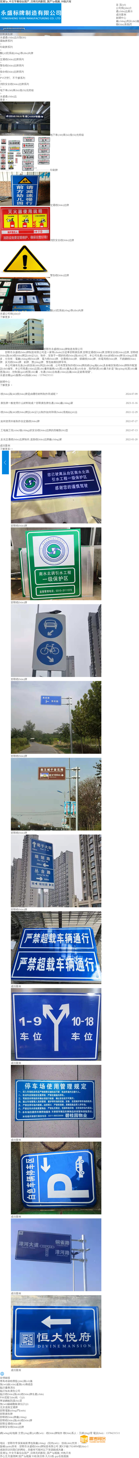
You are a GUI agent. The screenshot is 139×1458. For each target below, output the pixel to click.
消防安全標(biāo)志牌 (62, 240)
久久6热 (49, 1456)
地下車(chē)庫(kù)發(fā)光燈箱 (17, 90)
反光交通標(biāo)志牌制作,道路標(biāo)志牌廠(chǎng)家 (31, 439)
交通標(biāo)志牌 (59, 205)
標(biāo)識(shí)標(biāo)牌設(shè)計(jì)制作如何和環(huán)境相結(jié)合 (39, 412)
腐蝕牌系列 (6, 40)
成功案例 (121, 14)
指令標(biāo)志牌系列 (12, 71)
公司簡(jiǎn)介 (124, 8)
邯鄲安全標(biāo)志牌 (12, 27)
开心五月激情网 (9, 1456)
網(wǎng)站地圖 (8, 1433)
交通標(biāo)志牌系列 (12, 59)
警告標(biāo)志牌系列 (12, 65)
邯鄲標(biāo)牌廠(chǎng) (13, 1417)
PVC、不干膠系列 (12, 78)
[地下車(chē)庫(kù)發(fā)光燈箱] (25, 135)
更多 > (3, 99)
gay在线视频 (62, 1456)
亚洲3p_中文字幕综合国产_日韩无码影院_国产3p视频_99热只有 (35, 1)
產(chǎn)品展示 (124, 11)
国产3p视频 (24, 1456)
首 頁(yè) (121, 4)
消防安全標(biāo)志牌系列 (14, 84)
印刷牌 (54, 170)
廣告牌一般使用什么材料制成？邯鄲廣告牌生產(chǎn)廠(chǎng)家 (37, 403)
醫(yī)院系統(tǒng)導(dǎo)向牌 (16, 53)
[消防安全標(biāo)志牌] (25, 240)
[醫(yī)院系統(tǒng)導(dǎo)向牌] (25, 310)
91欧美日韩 (38, 1456)
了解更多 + (6, 317)
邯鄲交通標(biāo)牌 (10, 31)
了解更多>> (6, 449)
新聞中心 (121, 18)
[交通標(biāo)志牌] (25, 205)
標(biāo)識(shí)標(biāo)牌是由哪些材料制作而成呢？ (29, 394)
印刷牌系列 (6, 47)
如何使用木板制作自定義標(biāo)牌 (20, 421)
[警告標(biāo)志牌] (25, 275)
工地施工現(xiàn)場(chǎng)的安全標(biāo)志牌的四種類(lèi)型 (34, 430)
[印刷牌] (25, 170)
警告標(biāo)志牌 (59, 275)
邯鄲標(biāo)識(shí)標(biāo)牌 (16, 1420)
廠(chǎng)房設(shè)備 (127, 21)
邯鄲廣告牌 (6, 34)
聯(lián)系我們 (124, 24)
